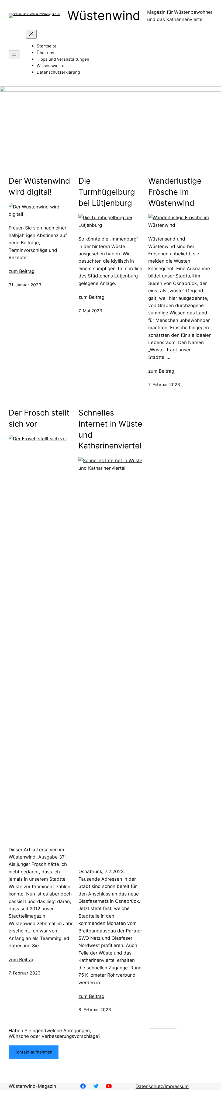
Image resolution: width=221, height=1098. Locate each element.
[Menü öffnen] (14, 54)
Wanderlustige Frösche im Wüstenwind (175, 192)
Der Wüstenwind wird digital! (39, 186)
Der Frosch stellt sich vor (39, 418)
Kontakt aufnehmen (34, 1052)
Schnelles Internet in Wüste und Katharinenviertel (110, 429)
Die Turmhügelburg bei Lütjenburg (106, 192)
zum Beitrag (21, 271)
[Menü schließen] (31, 34)
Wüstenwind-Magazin (32, 1086)
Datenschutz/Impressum (162, 1086)
